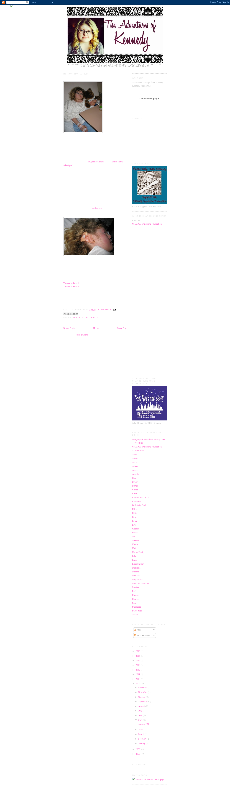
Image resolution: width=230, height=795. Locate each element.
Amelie (135, 473)
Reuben (135, 598)
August (141, 706)
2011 (138, 674)
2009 (138, 683)
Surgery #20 (71, 78)
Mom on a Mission (140, 583)
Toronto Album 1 (71, 283)
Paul (134, 591)
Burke (135, 485)
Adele (134, 454)
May (140, 719)
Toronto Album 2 (71, 286)
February (142, 738)
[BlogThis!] (67, 313)
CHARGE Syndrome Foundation (147, 223)
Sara (134, 602)
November (143, 692)
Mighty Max (137, 579)
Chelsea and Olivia (140, 497)
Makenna (136, 567)
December (143, 687)
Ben (134, 477)
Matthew (136, 575)
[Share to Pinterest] (76, 313)
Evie (134, 524)
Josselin (135, 540)
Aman (135, 470)
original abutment (96, 161)
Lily (134, 555)
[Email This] (64, 313)
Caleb (134, 493)
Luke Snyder (138, 563)
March (141, 734)
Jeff (133, 536)
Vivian (135, 614)
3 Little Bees (138, 450)
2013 (138, 664)
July (140, 710)
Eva (134, 516)
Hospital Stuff (80, 317)
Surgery (95, 317)
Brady (135, 481)
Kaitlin (135, 544)
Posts (138, 629)
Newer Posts (69, 328)
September (143, 701)
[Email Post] (114, 310)
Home (96, 328)
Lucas (135, 559)
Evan (134, 520)
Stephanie (136, 606)
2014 (138, 660)
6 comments (104, 310)
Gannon (135, 528)
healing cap (97, 207)
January (142, 743)
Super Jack (137, 610)
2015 (138, 655)
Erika (134, 513)
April (141, 729)
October (142, 696)
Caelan (135, 489)
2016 (138, 651)
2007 (138, 753)
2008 (138, 749)
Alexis (135, 458)
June (140, 715)
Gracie (135, 532)
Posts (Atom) (82, 334)
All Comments (143, 635)
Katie (134, 548)
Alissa (135, 466)
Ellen (134, 509)
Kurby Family (138, 552)
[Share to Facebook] (73, 313)
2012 (138, 669)
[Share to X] (70, 313)
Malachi (135, 571)
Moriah (135, 587)
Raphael (135, 595)
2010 (138, 678)
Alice (134, 462)
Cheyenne (136, 501)
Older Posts (122, 328)
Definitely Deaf (139, 505)
